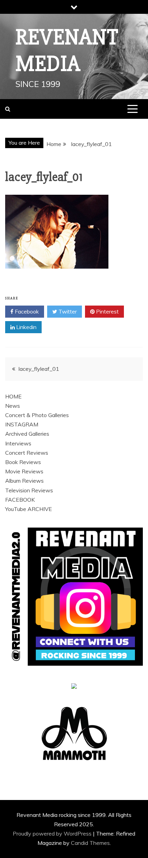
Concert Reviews (26, 452)
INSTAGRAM (21, 424)
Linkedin (25, 327)
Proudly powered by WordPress (53, 833)
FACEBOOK (20, 499)
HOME (13, 396)
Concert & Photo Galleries (37, 415)
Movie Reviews (24, 471)
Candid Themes (90, 842)
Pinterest (107, 311)
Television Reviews (29, 490)
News (12, 405)
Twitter (67, 311)
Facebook (26, 311)
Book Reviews (23, 462)
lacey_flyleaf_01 (39, 368)
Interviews (18, 443)
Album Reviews (24, 480)
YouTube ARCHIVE (28, 508)
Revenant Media (66, 50)
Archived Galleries (27, 433)
